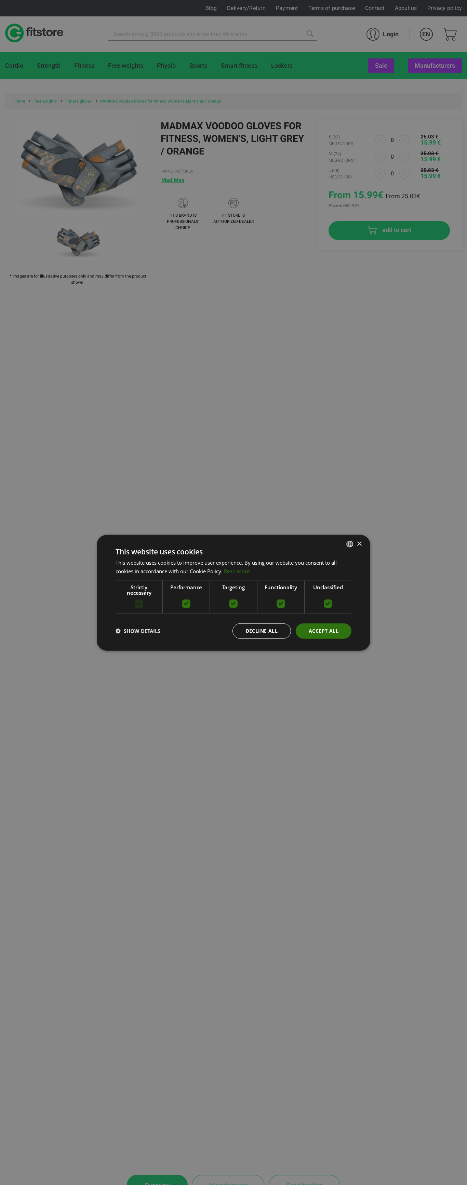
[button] (138, 631)
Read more (237, 570)
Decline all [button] (262, 630)
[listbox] (349, 543)
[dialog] (233, 592)
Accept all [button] (323, 630)
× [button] (359, 543)
